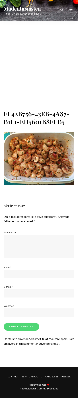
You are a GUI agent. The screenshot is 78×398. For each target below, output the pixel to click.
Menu (70, 10)
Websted (9, 306)
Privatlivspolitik (31, 376)
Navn (7, 267)
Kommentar (11, 232)
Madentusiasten (22, 8)
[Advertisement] (39, 69)
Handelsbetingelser (58, 376)
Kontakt (12, 376)
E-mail (8, 287)
